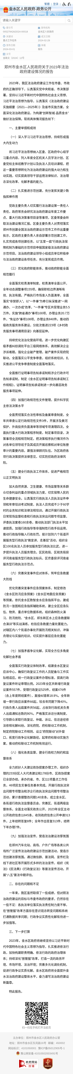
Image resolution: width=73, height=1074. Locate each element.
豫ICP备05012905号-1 (51, 1048)
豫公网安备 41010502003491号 (39, 1053)
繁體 (47, 3)
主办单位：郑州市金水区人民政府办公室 (36, 1037)
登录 (55, 3)
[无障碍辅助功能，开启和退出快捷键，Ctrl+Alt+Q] (67, 4)
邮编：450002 (56, 1043)
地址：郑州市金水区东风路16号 (27, 1043)
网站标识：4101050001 (22, 1048)
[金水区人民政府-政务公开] (36, 9)
